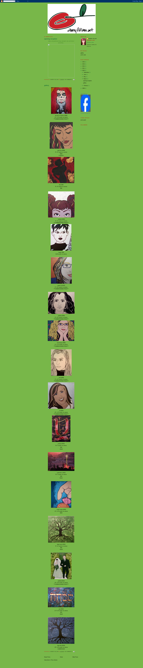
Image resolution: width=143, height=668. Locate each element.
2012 (83, 66)
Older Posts (75, 657)
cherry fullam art (84, 93)
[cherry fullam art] (86, 111)
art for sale (83, 54)
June (85, 74)
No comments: (68, 79)
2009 (83, 88)
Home (61, 657)
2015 (83, 61)
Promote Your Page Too (85, 113)
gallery (46, 85)
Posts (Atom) (54, 660)
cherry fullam (92, 38)
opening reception (50, 39)
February (86, 85)
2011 (83, 68)
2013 (83, 64)
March (85, 78)
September (86, 72)
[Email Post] (73, 79)
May (85, 76)
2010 (83, 70)
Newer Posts (47, 657)
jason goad (83, 120)
